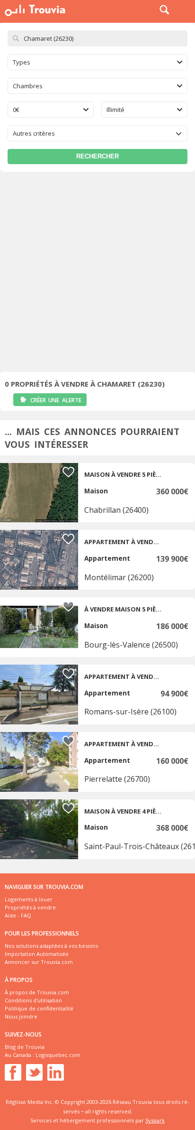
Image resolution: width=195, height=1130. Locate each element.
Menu (185, 9)
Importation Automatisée (37, 953)
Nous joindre (21, 1016)
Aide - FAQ (18, 915)
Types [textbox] (21, 62)
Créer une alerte (55, 400)
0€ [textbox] (16, 109)
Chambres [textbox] (28, 86)
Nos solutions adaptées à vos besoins (51, 945)
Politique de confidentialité (39, 1008)
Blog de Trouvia (24, 1046)
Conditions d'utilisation (33, 1000)
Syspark (155, 1120)
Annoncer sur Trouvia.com (39, 961)
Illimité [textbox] (115, 109)
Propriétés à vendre (30, 907)
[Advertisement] (97, 274)
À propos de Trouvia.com (37, 992)
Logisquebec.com (57, 1054)
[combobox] (97, 62)
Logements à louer (29, 899)
